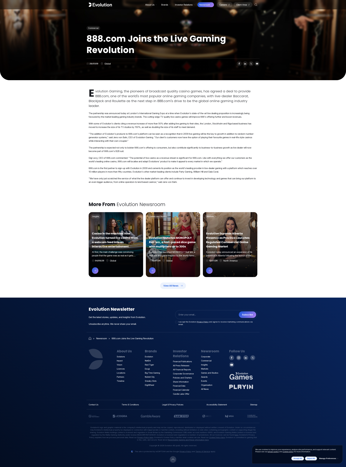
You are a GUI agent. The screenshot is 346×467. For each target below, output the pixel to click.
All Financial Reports (182, 369)
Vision (119, 365)
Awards (204, 377)
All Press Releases (181, 365)
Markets (204, 369)
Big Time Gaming (152, 373)
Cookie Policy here (217, 437)
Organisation (206, 385)
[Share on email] (257, 63)
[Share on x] (251, 63)
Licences (121, 369)
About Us (149, 4)
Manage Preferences (327, 458)
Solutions (121, 356)
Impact (120, 361)
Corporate (205, 356)
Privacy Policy (203, 322)
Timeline (120, 381)
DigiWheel (149, 385)
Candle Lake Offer (181, 394)
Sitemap (253, 404)
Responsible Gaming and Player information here (188, 440)
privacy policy (273, 452)
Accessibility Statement (217, 404)
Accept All (298, 458)
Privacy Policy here (145, 437)
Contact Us (93, 404)
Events (204, 381)
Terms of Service (203, 452)
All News (205, 389)
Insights (204, 365)
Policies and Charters (182, 378)
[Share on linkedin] (245, 63)
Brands (164, 4)
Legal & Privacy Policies (172, 404)
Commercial (206, 361)
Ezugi (147, 369)
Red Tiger (149, 365)
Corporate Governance (183, 373)
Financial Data (179, 386)
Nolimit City (150, 377)
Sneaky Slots (151, 381)
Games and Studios (209, 373)
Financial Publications (182, 361)
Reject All (311, 458)
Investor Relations (184, 4)
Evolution (149, 356)
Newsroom (204, 4)
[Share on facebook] (239, 63)
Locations (121, 373)
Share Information (181, 382)
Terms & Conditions (130, 404)
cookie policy (288, 452)
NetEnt (148, 361)
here (236, 435)
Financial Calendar (181, 390)
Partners (120, 377)
